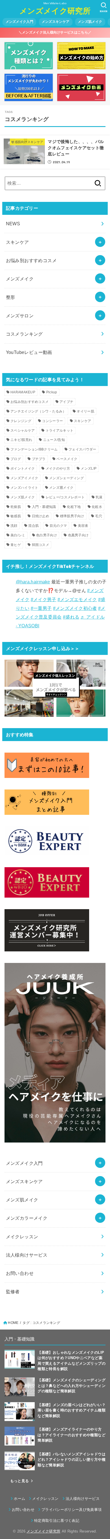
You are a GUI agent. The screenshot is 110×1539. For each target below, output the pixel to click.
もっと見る (19, 1481)
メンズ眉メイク (61, 488)
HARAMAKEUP (22, 392)
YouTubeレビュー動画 (29, 352)
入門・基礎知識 (44, 507)
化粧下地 (74, 507)
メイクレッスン (45, 1498)
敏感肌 (15, 516)
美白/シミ (17, 535)
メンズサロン (20, 315)
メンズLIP (88, 468)
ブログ (15, 459)
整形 (10, 297)
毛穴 (98, 516)
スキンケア (17, 242)
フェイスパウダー (82, 449)
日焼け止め (40, 516)
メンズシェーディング (66, 478)
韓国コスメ (40, 545)
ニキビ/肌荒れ (21, 440)
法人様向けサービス (83, 1498)
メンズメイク (20, 278)
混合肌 (33, 526)
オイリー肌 (85, 411)
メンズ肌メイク (22, 497)
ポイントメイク (22, 468)
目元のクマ (58, 526)
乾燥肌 (15, 507)
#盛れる (71, 616)
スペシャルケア (22, 430)
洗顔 (13, 526)
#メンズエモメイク (77, 599)
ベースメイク (66, 459)
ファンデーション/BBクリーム (34, 449)
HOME (13, 1322)
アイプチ (66, 402)
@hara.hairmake (33, 581)
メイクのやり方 (58, 468)
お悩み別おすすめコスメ (31, 260)
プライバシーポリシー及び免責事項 (71, 1509)
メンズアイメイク (24, 478)
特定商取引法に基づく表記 (56, 1520)
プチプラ (39, 459)
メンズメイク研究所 (55, 10)
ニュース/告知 (54, 440)
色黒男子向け (78, 535)
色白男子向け (46, 535)
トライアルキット (59, 430)
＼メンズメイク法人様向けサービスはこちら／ (55, 32)
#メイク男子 (43, 599)
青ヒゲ (15, 545)
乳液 (99, 497)
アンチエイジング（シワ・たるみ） (38, 411)
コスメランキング (24, 333)
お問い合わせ (23, 1509)
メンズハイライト (24, 488)
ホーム (19, 1498)
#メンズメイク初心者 (75, 608)
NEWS (13, 223)
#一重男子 (41, 608)
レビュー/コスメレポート (65, 497)
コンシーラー (52, 421)
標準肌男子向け (72, 516)
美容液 (83, 526)
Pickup (51, 392)
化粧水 (97, 507)
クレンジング (20, 421)
